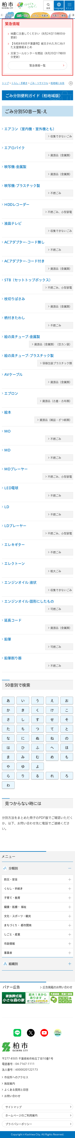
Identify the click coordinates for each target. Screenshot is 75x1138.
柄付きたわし (14, 317)
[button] (48, 6)
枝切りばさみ (14, 299)
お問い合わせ (12, 1096)
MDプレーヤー (16, 469)
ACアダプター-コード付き (24, 261)
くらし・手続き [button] (13, 888)
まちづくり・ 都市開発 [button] (18, 925)
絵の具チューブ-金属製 (22, 336)
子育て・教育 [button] (12, 897)
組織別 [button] (13, 963)
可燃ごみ (55, 609)
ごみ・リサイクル (39, 83)
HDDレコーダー (16, 204)
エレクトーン (14, 563)
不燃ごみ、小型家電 (60, 212)
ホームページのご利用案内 (21, 1115)
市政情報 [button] (9, 943)
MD (7, 450)
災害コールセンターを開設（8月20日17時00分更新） (38, 55)
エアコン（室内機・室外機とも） (30, 129)
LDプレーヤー (15, 525)
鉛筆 (7, 639)
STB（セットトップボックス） (28, 280)
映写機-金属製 (15, 166)
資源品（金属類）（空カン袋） (53, 344)
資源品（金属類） (61, 155)
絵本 (7, 412)
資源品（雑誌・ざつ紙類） (56, 420)
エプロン (11, 393)
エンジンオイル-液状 (20, 582)
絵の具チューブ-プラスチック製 (29, 355)
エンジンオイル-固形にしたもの (29, 601)
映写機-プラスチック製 (22, 185)
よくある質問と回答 (16, 1089)
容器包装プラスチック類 (57, 363)
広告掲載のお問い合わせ (57, 987)
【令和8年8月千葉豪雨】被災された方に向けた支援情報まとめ (38, 45)
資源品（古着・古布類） (57, 401)
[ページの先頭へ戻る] (63, 1017)
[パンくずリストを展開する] (71, 83)
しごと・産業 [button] (12, 934)
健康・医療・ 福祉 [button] (15, 907)
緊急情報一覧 (37, 65)
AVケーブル (13, 374)
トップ (5, 83)
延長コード (13, 620)
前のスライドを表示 (2, 15)
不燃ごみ (55, 193)
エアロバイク (14, 148)
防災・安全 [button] (11, 879)
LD (6, 507)
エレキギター (14, 544)
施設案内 (9, 1083)
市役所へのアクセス (16, 1077)
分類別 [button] (13, 868)
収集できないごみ (61, 136)
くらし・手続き (19, 83)
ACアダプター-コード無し (24, 242)
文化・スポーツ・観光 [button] (17, 916)
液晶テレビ (13, 223)
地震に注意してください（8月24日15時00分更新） (38, 35)
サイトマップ (13, 1107)
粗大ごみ (55, 571)
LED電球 (11, 488)
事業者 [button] (8, 952)
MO (7, 431)
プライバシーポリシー (18, 1124)
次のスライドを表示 (72, 15)
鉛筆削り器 (13, 658)
